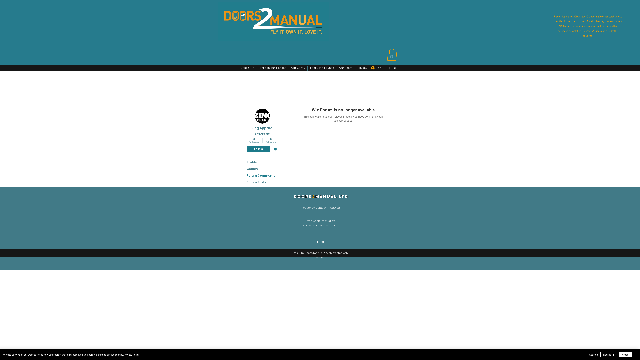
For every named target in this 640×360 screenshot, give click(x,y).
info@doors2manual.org (321, 221)
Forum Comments (261, 176)
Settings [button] (593, 354)
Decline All (608, 354)
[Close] (636, 354)
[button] (392, 55)
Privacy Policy (131, 354)
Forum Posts (256, 182)
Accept (625, 354)
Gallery (252, 169)
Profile (252, 162)
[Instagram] (394, 68)
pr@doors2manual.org (325, 225)
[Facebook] (389, 68)
